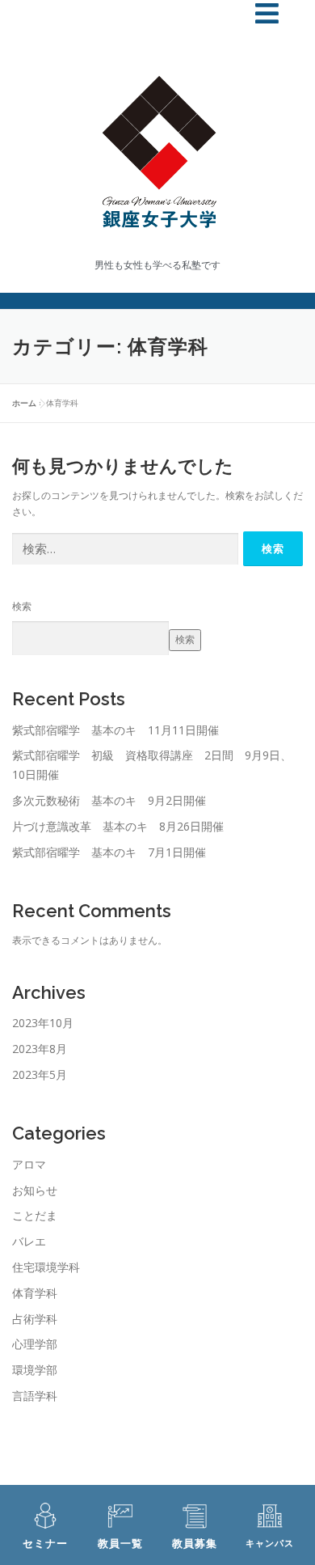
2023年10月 (43, 1022)
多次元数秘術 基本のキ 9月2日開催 (109, 800)
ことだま (34, 1215)
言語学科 (34, 1395)
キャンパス (270, 1543)
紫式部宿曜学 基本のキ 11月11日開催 (115, 730)
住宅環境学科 (46, 1267)
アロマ (29, 1164)
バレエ (29, 1241)
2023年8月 (39, 1048)
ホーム (24, 402)
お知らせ (34, 1190)
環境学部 (34, 1369)
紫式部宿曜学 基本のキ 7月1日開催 (109, 852)
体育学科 (34, 1293)
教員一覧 (120, 1544)
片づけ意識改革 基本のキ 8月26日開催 (118, 826)
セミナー (45, 1544)
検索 (22, 606)
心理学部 (34, 1343)
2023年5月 (39, 1074)
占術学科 (34, 1318)
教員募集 (194, 1544)
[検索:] (125, 549)
